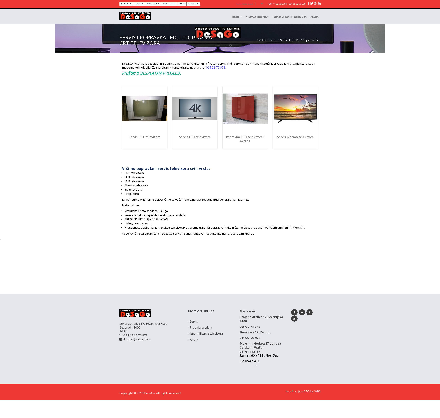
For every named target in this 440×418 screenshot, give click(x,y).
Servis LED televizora (195, 137)
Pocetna (126, 3)
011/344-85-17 (250, 351)
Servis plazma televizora (295, 137)
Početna (261, 40)
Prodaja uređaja (256, 16)
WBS (317, 391)
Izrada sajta (294, 391)
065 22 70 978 (215, 67)
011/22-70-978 (250, 338)
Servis (236, 16)
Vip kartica (153, 3)
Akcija (314, 16)
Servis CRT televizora (145, 137)
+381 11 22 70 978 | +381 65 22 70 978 (286, 3)
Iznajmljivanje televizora (289, 16)
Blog (182, 3)
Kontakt (193, 3)
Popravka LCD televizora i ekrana (245, 139)
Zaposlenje (169, 3)
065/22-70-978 (250, 327)
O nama (139, 3)
